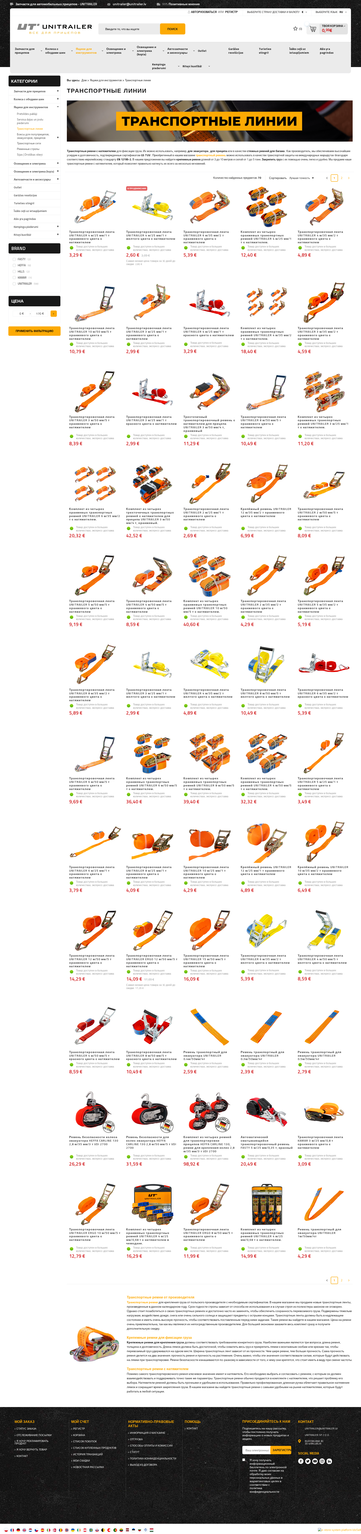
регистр (231, 12)
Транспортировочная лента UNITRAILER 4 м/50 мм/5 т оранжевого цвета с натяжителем (149, 606)
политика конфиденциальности (153, 1458)
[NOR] (67, 1530)
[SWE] (91, 1530)
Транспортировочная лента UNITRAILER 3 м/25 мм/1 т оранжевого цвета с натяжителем (149, 333)
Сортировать (278, 178)
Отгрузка (136, 1439)
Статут (134, 1452)
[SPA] (42, 1530)
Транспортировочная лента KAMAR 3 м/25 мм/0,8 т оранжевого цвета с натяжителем (320, 1142)
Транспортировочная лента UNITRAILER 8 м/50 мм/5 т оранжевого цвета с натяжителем (263, 422)
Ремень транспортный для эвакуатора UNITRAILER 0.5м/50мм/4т (319, 1055)
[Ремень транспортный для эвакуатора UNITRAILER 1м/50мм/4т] (324, 1205)
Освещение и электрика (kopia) (146, 50)
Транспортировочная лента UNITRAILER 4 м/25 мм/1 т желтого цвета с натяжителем (150, 235)
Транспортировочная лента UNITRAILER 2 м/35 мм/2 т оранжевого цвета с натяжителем (263, 606)
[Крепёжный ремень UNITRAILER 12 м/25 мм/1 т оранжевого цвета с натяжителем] (267, 842)
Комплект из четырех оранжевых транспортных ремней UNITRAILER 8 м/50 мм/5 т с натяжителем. (208, 784)
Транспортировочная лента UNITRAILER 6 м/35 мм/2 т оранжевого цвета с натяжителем (206, 237)
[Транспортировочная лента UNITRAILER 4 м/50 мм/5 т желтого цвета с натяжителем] (324, 931)
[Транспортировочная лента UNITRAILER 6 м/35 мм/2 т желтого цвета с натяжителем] (267, 931)
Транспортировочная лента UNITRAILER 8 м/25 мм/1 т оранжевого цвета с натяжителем (149, 872)
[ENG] (24, 1530)
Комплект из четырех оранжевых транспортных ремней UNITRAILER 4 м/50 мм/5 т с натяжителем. (266, 784)
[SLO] (97, 1530)
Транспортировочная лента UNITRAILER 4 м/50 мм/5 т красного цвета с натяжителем (94, 1055)
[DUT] (30, 1530)
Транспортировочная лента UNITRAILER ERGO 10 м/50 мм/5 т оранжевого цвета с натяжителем (95, 1235)
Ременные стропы (28, 149)
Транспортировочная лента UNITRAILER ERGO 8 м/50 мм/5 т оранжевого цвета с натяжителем (208, 1235)
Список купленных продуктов (94, 1448)
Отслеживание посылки (34, 1435)
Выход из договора (143, 1465)
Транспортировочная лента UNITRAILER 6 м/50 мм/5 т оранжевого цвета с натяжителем (92, 784)
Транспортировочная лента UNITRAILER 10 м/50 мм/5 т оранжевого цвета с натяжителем (92, 333)
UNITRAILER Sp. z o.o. (317, 1435)
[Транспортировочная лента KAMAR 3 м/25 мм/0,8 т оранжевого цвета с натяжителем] (324, 1112)
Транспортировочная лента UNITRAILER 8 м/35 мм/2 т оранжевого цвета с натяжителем (92, 695)
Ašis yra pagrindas (326, 51)
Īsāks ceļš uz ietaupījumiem (299, 51)
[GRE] (145, 1530)
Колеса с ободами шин (55, 51)
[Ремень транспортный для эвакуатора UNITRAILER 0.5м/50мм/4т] (324, 1027)
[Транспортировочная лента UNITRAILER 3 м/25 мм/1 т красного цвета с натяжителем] (152, 392)
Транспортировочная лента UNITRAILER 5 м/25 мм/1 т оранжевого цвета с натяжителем (320, 784)
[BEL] (103, 1530)
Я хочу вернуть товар (32, 1449)
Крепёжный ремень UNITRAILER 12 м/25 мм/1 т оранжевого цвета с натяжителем (266, 870)
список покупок (85, 1441)
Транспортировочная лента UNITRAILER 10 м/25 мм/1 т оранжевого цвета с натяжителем (206, 872)
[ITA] (49, 1530)
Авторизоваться (204, 12)
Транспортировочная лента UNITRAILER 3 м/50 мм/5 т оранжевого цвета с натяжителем (92, 422)
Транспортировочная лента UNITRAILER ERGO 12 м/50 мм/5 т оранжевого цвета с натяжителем (152, 961)
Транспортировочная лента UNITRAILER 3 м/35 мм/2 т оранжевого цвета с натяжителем (320, 333)
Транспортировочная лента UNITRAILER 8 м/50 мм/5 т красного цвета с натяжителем (151, 1055)
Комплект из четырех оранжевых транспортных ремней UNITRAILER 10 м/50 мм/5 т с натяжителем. (205, 606)
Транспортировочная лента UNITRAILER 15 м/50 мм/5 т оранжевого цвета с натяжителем (206, 961)
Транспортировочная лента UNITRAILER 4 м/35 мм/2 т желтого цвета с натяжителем (208, 693)
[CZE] (36, 1530)
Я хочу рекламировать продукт (31, 1442)
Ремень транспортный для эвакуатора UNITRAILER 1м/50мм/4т (319, 1233)
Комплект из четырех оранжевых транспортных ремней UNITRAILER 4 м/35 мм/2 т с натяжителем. (266, 333)
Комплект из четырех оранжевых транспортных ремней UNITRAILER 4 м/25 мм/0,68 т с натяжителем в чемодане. (147, 1236)
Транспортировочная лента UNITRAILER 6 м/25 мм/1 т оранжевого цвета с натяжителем (92, 872)
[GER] (18, 1530)
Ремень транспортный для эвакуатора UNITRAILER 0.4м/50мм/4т (205, 1055)
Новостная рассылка (88, 1467)
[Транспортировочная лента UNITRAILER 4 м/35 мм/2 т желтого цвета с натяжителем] (209, 665)
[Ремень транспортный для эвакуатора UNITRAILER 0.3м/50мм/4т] (267, 1027)
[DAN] (55, 1530)
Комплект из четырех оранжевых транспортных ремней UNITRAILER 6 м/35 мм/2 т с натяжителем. (94, 514)
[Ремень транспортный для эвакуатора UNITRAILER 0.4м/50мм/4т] (209, 1027)
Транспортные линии (30, 129)
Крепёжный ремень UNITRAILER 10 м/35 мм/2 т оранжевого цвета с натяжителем (323, 870)
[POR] (115, 1530)
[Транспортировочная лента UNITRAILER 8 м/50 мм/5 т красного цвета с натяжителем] (152, 1027)
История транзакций (88, 1454)
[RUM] (61, 1530)
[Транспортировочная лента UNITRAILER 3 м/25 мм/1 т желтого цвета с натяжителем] (152, 665)
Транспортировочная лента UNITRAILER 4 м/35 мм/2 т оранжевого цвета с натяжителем (320, 237)
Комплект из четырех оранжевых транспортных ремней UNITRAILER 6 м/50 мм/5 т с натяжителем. (151, 784)
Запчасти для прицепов (24, 51)
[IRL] (79, 1530)
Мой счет (80, 1422)
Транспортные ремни (142, 1302)
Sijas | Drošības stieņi (30, 154)
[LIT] (121, 1530)
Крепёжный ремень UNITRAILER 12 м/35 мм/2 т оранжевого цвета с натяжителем (266, 512)
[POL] (6, 1530)
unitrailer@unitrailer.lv (129, 4)
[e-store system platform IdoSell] (339, 1530)
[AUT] (85, 1530)
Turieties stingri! (265, 51)
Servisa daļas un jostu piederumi (30, 121)
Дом (84, 80)
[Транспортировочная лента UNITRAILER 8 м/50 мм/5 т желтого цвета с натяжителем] (267, 665)
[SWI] (109, 1530)
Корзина (79, 1435)
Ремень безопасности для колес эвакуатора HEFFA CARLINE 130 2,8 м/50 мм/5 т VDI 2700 (151, 1142)
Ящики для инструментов (86, 51)
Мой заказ (24, 1422)
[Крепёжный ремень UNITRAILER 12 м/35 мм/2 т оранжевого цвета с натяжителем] (267, 484)
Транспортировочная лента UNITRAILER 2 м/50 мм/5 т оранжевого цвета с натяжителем (320, 514)
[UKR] (73, 1530)
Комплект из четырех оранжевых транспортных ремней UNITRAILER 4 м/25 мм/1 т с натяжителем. (266, 237)
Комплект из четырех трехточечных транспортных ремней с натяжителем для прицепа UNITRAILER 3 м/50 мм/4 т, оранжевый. (150, 516)
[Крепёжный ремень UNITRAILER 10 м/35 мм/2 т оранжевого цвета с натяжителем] (324, 842)
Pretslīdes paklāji (27, 114)
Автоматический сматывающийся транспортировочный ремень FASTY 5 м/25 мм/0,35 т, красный (267, 1142)
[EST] (133, 1530)
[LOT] (127, 1530)
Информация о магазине (147, 1433)
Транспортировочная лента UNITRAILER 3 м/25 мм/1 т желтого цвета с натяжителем (150, 693)
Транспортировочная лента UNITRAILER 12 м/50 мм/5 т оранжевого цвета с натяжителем (92, 961)
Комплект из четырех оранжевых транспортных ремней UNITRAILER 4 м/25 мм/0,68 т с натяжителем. (262, 1235)
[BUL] (139, 1530)
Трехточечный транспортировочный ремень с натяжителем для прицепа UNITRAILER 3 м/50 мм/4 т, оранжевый (209, 424)
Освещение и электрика (116, 51)
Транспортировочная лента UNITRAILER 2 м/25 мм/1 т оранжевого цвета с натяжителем (206, 514)
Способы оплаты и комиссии (151, 1445)
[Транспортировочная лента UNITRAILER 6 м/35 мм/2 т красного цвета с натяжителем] (324, 665)
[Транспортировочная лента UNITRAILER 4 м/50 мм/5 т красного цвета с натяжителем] (95, 1027)
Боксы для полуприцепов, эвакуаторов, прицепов (33, 136)
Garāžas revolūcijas (235, 51)
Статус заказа (26, 1429)
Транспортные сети (29, 143)
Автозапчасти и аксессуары (177, 51)
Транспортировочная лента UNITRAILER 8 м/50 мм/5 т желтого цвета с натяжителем (265, 693)
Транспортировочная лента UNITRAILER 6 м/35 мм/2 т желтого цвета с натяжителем (265, 959)
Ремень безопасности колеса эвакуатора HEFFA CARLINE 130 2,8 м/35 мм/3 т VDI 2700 (93, 1140)
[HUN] (152, 1530)
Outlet (202, 51)
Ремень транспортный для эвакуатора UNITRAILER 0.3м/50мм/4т (262, 1055)
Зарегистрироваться (282, 1450)
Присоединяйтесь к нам (266, 1422)
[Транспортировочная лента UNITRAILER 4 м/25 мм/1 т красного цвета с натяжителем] (209, 303)
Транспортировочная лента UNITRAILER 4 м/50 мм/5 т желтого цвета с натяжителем (322, 959)
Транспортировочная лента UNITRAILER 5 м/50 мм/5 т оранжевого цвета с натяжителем (92, 606)
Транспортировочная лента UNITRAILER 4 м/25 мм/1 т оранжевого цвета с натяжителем (92, 237)
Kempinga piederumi (159, 66)
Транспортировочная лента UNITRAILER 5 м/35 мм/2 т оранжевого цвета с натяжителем (320, 606)
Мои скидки (81, 1460)
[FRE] (12, 1530)
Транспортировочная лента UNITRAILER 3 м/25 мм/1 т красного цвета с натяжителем (151, 420)
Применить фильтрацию (34, 331)
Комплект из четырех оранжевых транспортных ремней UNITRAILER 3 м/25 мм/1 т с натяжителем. (323, 422)
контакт (22, 1456)
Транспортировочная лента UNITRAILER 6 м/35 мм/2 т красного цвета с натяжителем (323, 693)
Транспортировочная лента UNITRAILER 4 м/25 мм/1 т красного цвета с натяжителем (208, 331)
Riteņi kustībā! (192, 66)
